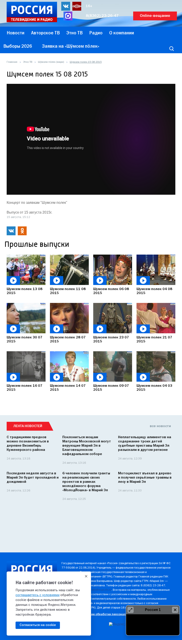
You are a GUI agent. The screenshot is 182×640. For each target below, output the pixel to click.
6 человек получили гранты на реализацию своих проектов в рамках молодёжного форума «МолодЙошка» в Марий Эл (86, 482)
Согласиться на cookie (38, 625)
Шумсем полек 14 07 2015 (68, 387)
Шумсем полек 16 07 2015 (24, 387)
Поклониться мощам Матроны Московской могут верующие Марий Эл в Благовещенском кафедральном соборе (86, 446)
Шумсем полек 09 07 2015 (111, 387)
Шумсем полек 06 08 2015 (111, 291)
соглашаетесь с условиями (37, 595)
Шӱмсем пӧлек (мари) (51, 62)
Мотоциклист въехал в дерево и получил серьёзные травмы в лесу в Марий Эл (145, 477)
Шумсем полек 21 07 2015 (154, 339)
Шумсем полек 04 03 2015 (154, 387)
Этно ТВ (27, 62)
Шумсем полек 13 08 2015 (24, 291)
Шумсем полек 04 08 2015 (154, 291)
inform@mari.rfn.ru (99, 590)
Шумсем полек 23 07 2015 (111, 339)
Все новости (160, 426)
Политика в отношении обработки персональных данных (102, 614)
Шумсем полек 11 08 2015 (68, 291)
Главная (12, 62)
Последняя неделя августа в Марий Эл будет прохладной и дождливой (33, 477)
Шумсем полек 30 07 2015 (24, 339)
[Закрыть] (86, 576)
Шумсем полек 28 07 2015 (68, 339)
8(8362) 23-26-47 (102, 16)
